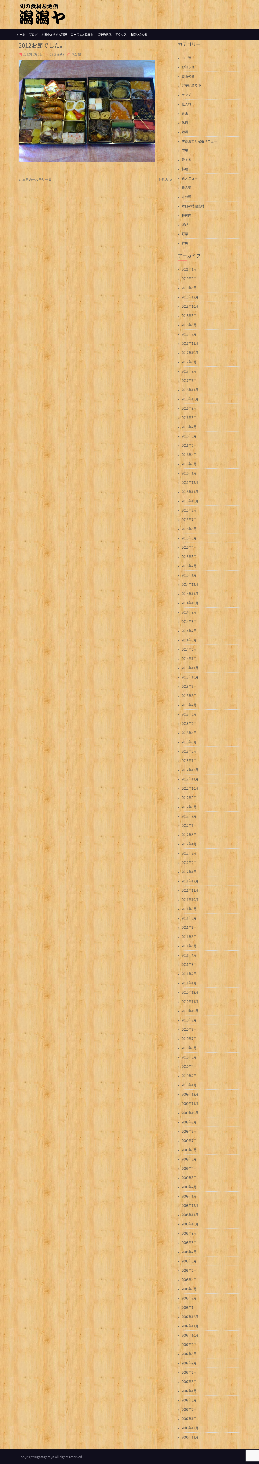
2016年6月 (189, 436)
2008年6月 (189, 1261)
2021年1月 (189, 269)
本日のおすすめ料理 (54, 34)
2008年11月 (190, 1214)
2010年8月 (189, 1029)
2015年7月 (189, 519)
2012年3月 (189, 853)
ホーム (21, 34)
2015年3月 (189, 556)
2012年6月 (189, 825)
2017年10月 (190, 352)
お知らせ (188, 67)
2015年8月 (189, 510)
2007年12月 (190, 1316)
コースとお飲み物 (82, 34)
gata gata (57, 54)
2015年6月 (189, 528)
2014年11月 (190, 593)
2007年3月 (189, 1400)
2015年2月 (189, 565)
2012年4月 (189, 843)
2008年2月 (189, 1298)
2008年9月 (189, 1233)
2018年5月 (189, 324)
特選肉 (186, 215)
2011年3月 (189, 964)
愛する (186, 159)
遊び (185, 224)
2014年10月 (190, 602)
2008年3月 (189, 1288)
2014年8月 (189, 621)
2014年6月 (189, 640)
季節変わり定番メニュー (199, 141)
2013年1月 (189, 760)
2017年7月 (189, 371)
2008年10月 (190, 1223)
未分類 (76, 54)
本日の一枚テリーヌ (36, 180)
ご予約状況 (104, 34)
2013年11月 (190, 667)
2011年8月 (189, 918)
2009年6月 (189, 1149)
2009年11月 (190, 1103)
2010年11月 (190, 1001)
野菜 (185, 233)
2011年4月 (189, 955)
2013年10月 (190, 677)
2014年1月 (189, 658)
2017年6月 (189, 380)
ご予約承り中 (191, 85)
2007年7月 (189, 1363)
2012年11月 (190, 779)
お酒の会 (188, 76)
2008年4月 (189, 1279)
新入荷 (186, 187)
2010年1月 (189, 1084)
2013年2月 (189, 751)
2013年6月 (189, 714)
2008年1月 (189, 1307)
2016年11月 (190, 389)
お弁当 (186, 57)
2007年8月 (189, 1353)
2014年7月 (189, 630)
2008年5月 (189, 1270)
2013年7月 (189, 704)
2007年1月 (189, 1418)
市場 (185, 150)
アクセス (121, 34)
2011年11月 (190, 890)
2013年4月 (189, 732)
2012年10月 (190, 788)
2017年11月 (190, 343)
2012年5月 (189, 834)
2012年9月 (189, 797)
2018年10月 (190, 306)
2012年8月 (189, 806)
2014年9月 (189, 612)
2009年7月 (189, 1140)
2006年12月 (190, 1427)
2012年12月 (190, 769)
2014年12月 (190, 584)
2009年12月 (190, 1094)
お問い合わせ (139, 34)
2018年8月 (189, 315)
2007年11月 (190, 1325)
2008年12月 (190, 1205)
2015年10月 (190, 500)
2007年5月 (189, 1381)
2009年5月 (189, 1159)
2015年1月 (189, 575)
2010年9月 (189, 1020)
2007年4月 (189, 1390)
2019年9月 (189, 278)
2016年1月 (189, 473)
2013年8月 (189, 695)
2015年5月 (189, 538)
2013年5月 (189, 723)
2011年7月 (189, 927)
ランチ (186, 94)
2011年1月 (189, 982)
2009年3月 (189, 1177)
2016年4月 (189, 454)
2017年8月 (189, 361)
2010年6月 (189, 1047)
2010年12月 (190, 992)
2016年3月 (189, 463)
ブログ (33, 34)
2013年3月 (189, 741)
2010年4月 (189, 1066)
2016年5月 (189, 445)
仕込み (163, 180)
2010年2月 (189, 1075)
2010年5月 (189, 1057)
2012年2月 (189, 862)
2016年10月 (190, 399)
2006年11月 (190, 1437)
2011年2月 (189, 973)
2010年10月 (190, 1010)
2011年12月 (190, 881)
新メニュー (190, 178)
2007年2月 (189, 1409)
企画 (185, 113)
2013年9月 (189, 686)
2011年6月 (189, 936)
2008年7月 (189, 1251)
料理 (185, 168)
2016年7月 (189, 426)
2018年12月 (190, 297)
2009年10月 (190, 1112)
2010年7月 (189, 1038)
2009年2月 (189, 1186)
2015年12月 (190, 482)
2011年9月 (189, 908)
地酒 (185, 131)
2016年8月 (189, 417)
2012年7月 (189, 816)
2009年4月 (189, 1168)
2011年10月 (190, 899)
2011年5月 (189, 945)
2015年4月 (189, 547)
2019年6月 (189, 287)
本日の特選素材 (193, 206)
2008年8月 (189, 1242)
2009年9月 (189, 1122)
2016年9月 (189, 408)
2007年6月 (189, 1372)
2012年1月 (189, 871)
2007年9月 (189, 1344)
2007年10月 (190, 1335)
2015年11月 (190, 491)
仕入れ (186, 104)
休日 (185, 122)
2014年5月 (189, 649)
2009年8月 (189, 1131)
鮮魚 (185, 243)
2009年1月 (189, 1196)
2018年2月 (189, 334)
